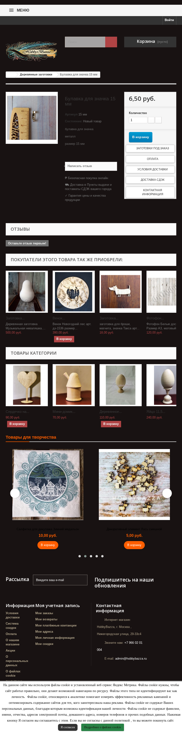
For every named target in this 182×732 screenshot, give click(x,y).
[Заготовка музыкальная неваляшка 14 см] (27, 292)
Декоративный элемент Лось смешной (134, 529)
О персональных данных (17, 661)
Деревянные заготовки (36, 74)
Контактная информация (152, 192)
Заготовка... (15, 318)
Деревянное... (111, 412)
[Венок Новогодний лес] (74, 292)
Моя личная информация (55, 637)
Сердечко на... (17, 412)
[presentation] (15, 493)
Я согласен (68, 727)
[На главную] (10, 75)
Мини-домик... (64, 412)
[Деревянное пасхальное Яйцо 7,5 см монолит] (121, 385)
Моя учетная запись (57, 605)
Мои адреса (44, 631)
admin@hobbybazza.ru (131, 658)
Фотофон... (155, 318)
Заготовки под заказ (152, 148)
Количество (138, 113)
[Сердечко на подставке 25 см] (27, 385)
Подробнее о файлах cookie (102, 727)
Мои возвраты (46, 619)
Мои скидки (44, 644)
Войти (169, 20)
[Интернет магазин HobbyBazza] (32, 49)
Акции (10, 650)
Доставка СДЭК (152, 179)
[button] (79, 556)
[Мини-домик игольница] (74, 385)
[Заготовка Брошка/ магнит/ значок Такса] (121, 292)
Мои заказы (44, 613)
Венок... (59, 318)
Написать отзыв (80, 166)
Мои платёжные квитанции (56, 625)
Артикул (71, 114)
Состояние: (73, 121)
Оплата (152, 159)
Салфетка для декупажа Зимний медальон (48, 529)
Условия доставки (152, 169)
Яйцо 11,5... (155, 412)
